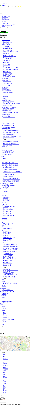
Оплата (4, 354)
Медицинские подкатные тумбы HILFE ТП (9, 229)
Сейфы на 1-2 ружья (6, 62)
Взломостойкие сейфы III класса (7, 42)
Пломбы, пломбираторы (5, 191)
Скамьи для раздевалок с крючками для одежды (9, 143)
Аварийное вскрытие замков (7, 316)
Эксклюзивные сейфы (5, 78)
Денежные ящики (4, 219)
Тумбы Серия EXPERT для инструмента (8, 175)
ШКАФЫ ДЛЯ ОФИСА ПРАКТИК (8, 275)
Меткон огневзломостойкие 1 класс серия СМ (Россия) (10, 69)
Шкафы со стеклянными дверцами (8, 212)
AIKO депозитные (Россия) (7, 82)
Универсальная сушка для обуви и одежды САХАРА (10, 169)
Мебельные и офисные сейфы (6, 44)
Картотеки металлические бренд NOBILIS (9, 127)
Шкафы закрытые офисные (7, 211)
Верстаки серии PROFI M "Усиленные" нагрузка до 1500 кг (10, 164)
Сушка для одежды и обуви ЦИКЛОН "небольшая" (10, 168)
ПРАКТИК (4, 98)
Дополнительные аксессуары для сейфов (7, 86)
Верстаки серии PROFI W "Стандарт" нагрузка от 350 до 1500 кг (10, 165)
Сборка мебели (5, 315)
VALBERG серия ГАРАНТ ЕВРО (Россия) (9, 68)
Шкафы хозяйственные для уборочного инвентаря (10, 138)
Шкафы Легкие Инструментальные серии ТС (8, 176)
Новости (4, 355)
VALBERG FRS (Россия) (6, 66)
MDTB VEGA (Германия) (6, 64)
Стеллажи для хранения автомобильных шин (8, 155)
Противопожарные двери (5, 293)
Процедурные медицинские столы (8, 109)
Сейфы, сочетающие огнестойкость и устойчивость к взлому (10, 67)
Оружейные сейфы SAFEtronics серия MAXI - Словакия (10, 283)
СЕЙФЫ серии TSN (6, 224)
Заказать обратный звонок (3, 29)
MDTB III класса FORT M (6, 233)
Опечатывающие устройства (6, 190)
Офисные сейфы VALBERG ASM (7, 263)
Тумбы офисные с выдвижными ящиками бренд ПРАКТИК (11, 130)
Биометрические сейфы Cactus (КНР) (8, 92)
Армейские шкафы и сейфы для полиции (8, 59)
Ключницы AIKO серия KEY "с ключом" (7, 186)
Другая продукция (4, 372)
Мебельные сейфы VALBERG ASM (8, 257)
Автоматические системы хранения (5, 370)
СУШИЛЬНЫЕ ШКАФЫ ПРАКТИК (8, 273)
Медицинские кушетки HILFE (7, 228)
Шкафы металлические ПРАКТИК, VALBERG (9, 123)
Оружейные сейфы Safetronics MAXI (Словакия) (9, 56)
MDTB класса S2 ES (6, 235)
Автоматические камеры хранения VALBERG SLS (10, 245)
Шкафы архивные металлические (6, 122)
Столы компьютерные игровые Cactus (8, 203)
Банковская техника (4, 374)
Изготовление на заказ (6, 317)
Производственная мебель (5, 19)
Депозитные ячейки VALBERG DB (8, 256)
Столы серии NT (5, 204)
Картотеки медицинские (5, 99)
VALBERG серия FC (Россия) (7, 81)
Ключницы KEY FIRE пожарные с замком (7, 184)
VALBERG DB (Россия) (6, 85)
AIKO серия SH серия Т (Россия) (7, 70)
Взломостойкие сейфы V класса (7, 43)
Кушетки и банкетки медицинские (6, 100)
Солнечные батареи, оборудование (5, 377)
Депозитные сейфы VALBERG (7, 253)
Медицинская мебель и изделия (6, 16)
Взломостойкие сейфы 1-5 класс (6, 40)
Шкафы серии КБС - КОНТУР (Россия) (8, 50)
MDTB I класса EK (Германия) (7, 73)
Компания (3, 310)
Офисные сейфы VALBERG (7, 262)
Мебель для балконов (5, 147)
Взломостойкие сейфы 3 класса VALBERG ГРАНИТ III (10, 249)
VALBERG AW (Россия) (6, 65)
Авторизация (5, 3)
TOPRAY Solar (4, 280)
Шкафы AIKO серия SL (6, 124)
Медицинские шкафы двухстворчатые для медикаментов (11, 112)
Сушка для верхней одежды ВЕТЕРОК (8, 167)
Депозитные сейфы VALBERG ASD (8, 254)
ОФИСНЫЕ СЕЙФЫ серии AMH (8, 223)
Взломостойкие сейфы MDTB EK (7, 238)
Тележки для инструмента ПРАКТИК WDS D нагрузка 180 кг (11, 171)
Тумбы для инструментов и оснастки (7, 173)
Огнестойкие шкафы (4, 121)
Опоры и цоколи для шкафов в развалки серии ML (10, 140)
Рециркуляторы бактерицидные (6, 114)
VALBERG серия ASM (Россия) (7, 49)
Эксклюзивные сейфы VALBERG (7, 265)
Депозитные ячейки (4, 84)
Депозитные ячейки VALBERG (7, 255)
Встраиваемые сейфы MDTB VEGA (8, 239)
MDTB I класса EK (6, 231)
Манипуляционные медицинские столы (8, 108)
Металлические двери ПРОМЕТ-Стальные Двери (7, 291)
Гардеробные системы (5, 23)
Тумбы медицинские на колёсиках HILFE (9, 117)
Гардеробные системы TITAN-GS (6, 289)
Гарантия (4, 308)
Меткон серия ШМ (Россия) (7, 72)
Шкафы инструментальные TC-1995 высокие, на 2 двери (11, 177)
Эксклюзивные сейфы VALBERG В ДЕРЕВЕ (9, 266)
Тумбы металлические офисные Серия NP (9, 206)
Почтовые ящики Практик (5, 157)
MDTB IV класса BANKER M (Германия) (9, 76)
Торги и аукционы (5, 309)
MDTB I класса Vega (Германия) (7, 74)
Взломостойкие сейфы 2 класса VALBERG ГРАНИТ (10, 248)
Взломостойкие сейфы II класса (7, 41)
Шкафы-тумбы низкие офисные (7, 213)
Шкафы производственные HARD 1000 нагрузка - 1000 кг (11, 181)
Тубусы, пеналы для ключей (5, 192)
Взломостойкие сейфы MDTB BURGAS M (9, 237)
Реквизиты (4, 313)
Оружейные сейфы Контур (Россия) (8, 57)
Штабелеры (3, 297)
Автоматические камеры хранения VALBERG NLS (10, 244)
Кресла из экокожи (5, 198)
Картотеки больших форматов (6, 128)
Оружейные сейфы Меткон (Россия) (8, 55)
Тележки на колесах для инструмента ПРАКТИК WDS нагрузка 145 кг (12, 172)
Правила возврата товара (5, 359)
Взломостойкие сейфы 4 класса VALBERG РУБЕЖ (10, 250)
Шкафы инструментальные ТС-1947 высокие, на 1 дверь (11, 178)
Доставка (4, 307)
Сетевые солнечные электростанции (7, 301)
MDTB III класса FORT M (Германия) (8, 75)
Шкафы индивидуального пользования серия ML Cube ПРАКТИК (12, 136)
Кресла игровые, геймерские (7, 197)
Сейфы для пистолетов (6, 61)
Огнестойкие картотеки (5, 80)
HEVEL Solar (3, 225)
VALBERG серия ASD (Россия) (7, 83)
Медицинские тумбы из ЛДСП (7, 102)
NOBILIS (3, 242)
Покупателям (3, 306)
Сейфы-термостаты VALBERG (7, 264)
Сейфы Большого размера (5, 87)
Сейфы (3, 15)
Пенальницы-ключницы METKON (6, 187)
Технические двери (4, 294)
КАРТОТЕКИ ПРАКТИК (6, 271)
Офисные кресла (4, 195)
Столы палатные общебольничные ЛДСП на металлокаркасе (11, 103)
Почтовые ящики (4, 18)
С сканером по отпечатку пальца (6, 91)
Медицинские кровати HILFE (7, 227)
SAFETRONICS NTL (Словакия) (7, 48)
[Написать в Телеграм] (1, 35)
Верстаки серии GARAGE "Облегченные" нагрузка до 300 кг (10, 163)
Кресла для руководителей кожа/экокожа (8, 196)
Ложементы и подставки (6, 60)
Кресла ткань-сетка (6, 200)
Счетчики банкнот (4, 218)
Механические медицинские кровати (8, 106)
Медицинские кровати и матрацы (6, 104)
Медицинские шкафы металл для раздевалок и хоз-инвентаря (10, 113)
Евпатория (4, 321)
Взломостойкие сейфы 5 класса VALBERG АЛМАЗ (10, 251)
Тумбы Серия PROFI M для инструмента (8, 174)
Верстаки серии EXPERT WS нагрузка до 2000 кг (8, 162)
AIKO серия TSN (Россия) (6, 46)
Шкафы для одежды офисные (7, 210)
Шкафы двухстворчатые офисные (7, 208)
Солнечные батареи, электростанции (7, 25)
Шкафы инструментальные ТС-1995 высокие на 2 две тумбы (11, 179)
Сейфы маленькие (4, 88)
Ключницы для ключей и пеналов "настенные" (6, 183)
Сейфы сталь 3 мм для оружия (7, 58)
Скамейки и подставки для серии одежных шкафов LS (10, 142)
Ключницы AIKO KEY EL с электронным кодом (8, 185)
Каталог (2, 38)
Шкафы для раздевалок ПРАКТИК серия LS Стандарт (10, 133)
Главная (3, 324)
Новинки (1, 304)
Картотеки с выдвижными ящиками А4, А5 (8, 125)
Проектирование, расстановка (7, 318)
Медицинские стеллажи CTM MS (6, 110)
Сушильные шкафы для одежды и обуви (7, 166)
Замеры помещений (5, 388)
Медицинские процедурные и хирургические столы (9, 107)
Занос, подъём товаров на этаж (7, 314)
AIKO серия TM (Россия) (6, 45)
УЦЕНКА (3, 26)
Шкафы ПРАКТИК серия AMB (7, 145)
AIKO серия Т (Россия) (6, 47)
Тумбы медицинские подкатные (6, 116)
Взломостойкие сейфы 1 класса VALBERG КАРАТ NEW (11, 246)
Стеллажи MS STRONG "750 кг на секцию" (8, 151)
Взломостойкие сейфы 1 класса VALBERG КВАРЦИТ (10, 247)
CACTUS (3, 279)
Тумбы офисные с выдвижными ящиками (7, 129)
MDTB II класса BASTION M (7, 232)
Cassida (3, 284)
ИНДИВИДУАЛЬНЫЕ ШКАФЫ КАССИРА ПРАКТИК (10, 270)
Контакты (3, 320)
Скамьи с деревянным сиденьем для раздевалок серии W (11, 144)
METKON (3, 285)
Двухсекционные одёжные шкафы (8, 131)
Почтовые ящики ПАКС (5, 158)
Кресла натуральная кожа (6, 199)
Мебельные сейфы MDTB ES (7, 240)
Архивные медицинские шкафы (6, 97)
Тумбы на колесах (5, 207)
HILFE (3, 226)
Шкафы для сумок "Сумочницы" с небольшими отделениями (11, 135)
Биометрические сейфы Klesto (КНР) (8, 93)
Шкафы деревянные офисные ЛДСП (8, 209)
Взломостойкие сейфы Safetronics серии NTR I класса (10, 282)
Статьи (4, 312)
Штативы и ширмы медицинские (6, 118)
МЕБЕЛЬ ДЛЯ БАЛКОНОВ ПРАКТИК (8, 272)
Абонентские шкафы (4, 146)
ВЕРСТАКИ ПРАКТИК (6, 269)
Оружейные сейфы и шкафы (5, 53)
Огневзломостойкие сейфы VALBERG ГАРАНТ (9, 258)
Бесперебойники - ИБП (5, 302)
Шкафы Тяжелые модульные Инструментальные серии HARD (10, 180)
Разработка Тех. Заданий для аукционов (8, 319)
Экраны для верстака (6, 161)
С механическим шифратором (6, 89)
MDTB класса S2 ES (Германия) (7, 77)
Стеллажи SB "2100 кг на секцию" (6, 153)
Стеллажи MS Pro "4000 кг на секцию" (7, 154)
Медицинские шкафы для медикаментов (7, 111)
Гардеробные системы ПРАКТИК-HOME (7, 290)
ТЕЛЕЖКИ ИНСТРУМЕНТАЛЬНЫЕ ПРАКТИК (10, 274)
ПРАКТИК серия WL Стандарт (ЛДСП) (8, 215)
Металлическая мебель (5, 17)
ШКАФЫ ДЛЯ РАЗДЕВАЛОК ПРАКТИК (9, 276)
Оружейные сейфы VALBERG (7, 260)
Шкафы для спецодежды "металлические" (9, 134)
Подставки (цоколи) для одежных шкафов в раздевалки (10, 141)
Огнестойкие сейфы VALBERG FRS (8, 259)
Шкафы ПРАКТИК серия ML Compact (8, 137)
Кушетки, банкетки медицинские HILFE (8, 101)
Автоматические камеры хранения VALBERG (9, 243)
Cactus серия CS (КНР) (6, 71)
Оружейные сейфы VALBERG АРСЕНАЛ (9, 261)
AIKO (2, 222)
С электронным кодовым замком (6, 90)
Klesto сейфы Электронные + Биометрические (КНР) (10, 51)
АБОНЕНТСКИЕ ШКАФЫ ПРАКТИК (8, 268)
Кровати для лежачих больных (7, 105)
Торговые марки (4, 22)
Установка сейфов (4, 383)
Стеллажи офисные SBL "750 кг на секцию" (8, 152)
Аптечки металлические (5, 96)
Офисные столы (4, 202)
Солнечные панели (4, 300)
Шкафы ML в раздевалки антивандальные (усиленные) (10, 132)
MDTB (3, 230)
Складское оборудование (3, 295)
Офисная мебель (4, 21)
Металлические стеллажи (5, 367)
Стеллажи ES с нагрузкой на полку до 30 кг (8, 150)
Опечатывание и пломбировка (6, 20)
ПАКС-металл (4, 286)
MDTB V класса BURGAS (7, 234)
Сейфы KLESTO (4, 281)
